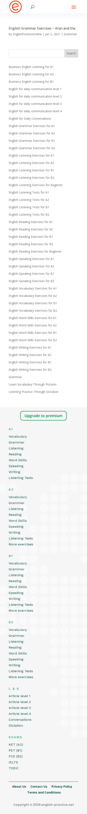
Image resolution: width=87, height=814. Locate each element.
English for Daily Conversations (30, 118)
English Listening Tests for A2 (29, 200)
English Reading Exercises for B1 (31, 237)
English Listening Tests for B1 (29, 207)
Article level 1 (19, 696)
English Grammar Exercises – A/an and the (42, 28)
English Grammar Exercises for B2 (32, 148)
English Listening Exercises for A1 (31, 155)
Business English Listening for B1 (31, 82)
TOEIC (14, 768)
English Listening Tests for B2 (29, 214)
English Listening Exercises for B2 (31, 178)
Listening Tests (21, 478)
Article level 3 (20, 708)
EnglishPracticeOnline (27, 34)
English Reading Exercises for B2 (31, 244)
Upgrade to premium (43, 415)
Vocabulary (18, 436)
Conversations (20, 720)
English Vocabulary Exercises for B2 (33, 310)
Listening (16, 448)
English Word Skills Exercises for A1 (33, 318)
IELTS (13, 762)
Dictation (16, 725)
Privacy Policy (62, 786)
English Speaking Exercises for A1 (31, 259)
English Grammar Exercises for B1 (32, 141)
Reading (15, 454)
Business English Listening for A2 (31, 74)
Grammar (70, 34)
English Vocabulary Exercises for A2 (33, 296)
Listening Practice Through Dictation (33, 392)
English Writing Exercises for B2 (30, 370)
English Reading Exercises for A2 (31, 229)
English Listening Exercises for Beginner (36, 185)
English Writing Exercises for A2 (30, 355)
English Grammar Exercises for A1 (32, 126)
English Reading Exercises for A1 (31, 222)
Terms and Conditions (44, 792)
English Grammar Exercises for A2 (32, 133)
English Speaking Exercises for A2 (31, 266)
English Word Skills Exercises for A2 (33, 325)
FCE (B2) (16, 756)
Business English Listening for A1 (31, 67)
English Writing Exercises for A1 (30, 347)
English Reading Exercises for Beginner (35, 251)
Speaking (16, 466)
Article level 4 (20, 714)
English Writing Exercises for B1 (30, 362)
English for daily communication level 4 (35, 111)
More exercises (21, 544)
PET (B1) (15, 750)
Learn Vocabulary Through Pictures (33, 384)
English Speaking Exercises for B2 (31, 281)
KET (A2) (16, 744)
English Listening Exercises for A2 (31, 163)
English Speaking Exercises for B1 (31, 274)
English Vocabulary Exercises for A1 (33, 288)
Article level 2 (20, 702)
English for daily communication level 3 (35, 104)
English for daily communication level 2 (35, 96)
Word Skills (18, 460)
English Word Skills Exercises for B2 (33, 340)
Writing (14, 472)
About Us (19, 786)
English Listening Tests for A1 (29, 192)
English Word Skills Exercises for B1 (33, 333)
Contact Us (38, 786)
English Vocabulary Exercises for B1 (33, 303)
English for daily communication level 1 (35, 89)
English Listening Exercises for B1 (31, 170)
